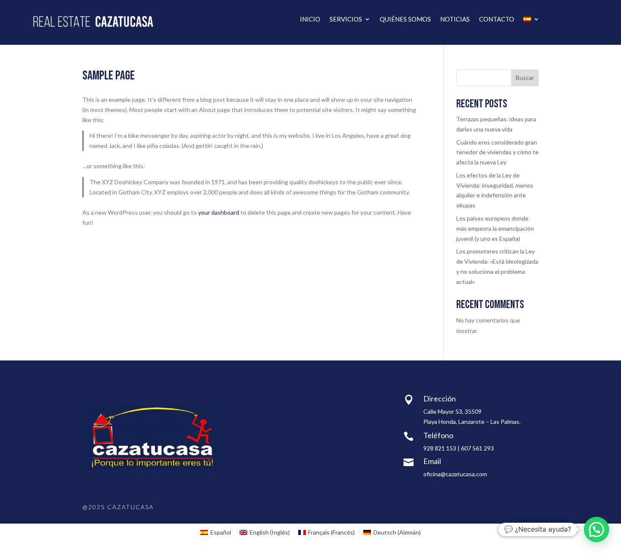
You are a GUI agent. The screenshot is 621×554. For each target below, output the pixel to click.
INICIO (310, 19)
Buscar (525, 77)
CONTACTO (496, 19)
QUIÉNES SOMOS (405, 19)
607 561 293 (477, 448)
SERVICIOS (346, 19)
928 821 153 (439, 448)
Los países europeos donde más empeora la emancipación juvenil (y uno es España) (495, 228)
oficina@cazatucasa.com (455, 474)
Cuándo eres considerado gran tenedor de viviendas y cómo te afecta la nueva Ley (497, 152)
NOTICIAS (455, 19)
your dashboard (218, 212)
